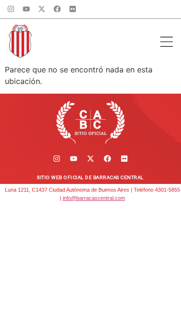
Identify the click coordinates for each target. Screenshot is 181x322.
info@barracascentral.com (94, 198)
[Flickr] (73, 9)
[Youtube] (26, 9)
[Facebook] (57, 9)
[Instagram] (11, 9)
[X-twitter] (42, 9)
